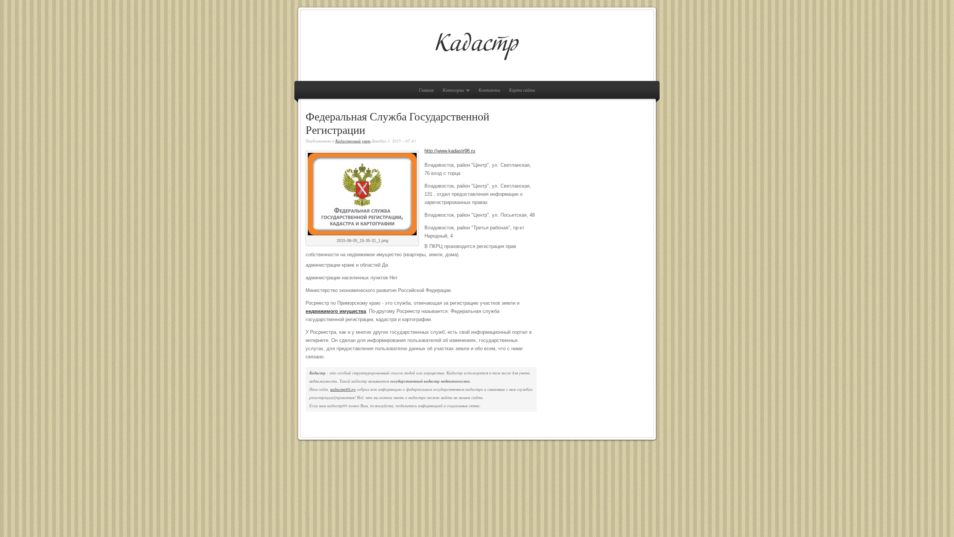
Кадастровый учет (352, 141)
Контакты (489, 90)
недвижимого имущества (336, 311)
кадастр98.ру (343, 389)
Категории (451, 91)
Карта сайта (522, 90)
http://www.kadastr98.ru (449, 151)
